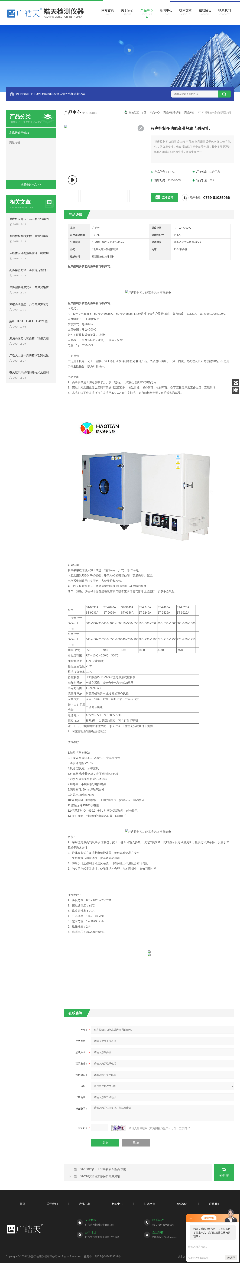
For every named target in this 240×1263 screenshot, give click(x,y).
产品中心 (155, 112)
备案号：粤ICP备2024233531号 (102, 1256)
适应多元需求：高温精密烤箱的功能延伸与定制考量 (41, 219)
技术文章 (149, 1203)
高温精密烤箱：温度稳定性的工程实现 (33, 270)
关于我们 (52, 1203)
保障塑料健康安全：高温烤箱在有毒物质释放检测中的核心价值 (48, 287)
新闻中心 (117, 1203)
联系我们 (214, 1203)
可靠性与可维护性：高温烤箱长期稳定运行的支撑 (40, 236)
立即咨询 (167, 197)
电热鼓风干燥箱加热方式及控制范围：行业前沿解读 (41, 372)
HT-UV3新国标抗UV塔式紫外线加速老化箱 (58, 93)
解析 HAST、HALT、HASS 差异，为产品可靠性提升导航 (45, 321)
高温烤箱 (14, 142)
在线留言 (182, 1203)
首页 (143, 112)
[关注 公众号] (235, 390)
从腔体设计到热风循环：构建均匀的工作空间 (37, 253)
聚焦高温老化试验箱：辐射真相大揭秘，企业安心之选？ (44, 338)
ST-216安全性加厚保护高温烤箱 (100, 1176)
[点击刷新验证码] (118, 1128)
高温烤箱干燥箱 (19, 132)
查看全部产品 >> (31, 184)
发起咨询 (231, 1257)
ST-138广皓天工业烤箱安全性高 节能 (103, 1169)
